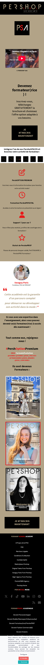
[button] (8, 398)
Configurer (23, 654)
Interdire (24, 658)
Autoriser (24, 662)
